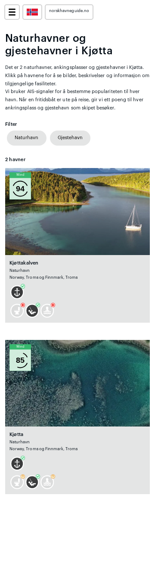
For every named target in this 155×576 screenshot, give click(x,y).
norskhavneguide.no (69, 11)
